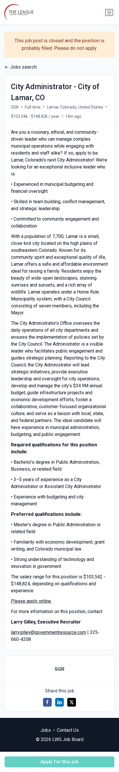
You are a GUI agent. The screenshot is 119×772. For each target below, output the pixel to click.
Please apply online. (31, 601)
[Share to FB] (47, 702)
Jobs (45, 730)
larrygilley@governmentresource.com (48, 632)
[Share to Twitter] (71, 702)
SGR (15, 107)
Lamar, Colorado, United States (75, 107)
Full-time (33, 107)
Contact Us (68, 730)
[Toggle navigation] (109, 12)
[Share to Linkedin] (59, 702)
